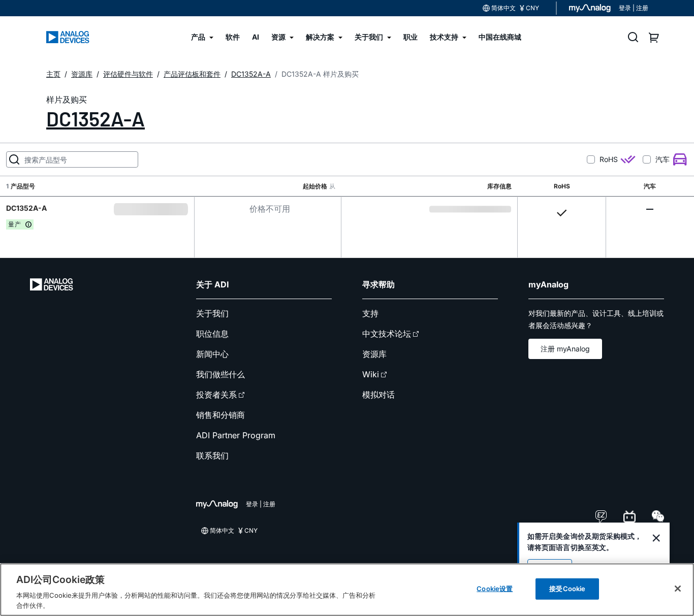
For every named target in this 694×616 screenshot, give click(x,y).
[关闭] (678, 588)
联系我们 (212, 455)
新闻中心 (212, 354)
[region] (347, 589)
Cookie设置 (495, 589)
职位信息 (212, 334)
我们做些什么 (220, 374)
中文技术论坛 (386, 334)
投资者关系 (216, 395)
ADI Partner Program (235, 435)
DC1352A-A (95, 118)
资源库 (374, 354)
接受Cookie (567, 589)
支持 (370, 313)
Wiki (370, 374)
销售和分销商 (220, 415)
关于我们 (212, 313)
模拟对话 (378, 395)
